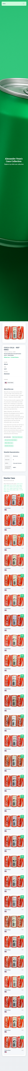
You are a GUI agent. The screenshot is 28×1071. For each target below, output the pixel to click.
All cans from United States (11, 440)
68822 (20, 485)
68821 (17, 489)
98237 (17, 488)
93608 (14, 488)
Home (4, 3)
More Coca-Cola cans (17, 437)
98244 (11, 489)
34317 (8, 488)
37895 (20, 486)
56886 (5, 485)
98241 (5, 488)
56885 (5, 491)
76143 (8, 486)
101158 (21, 489)
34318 (14, 485)
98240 (5, 489)
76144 (18, 483)
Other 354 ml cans (9, 442)
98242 (14, 489)
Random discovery (9, 445)
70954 (17, 485)
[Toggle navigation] (23, 3)
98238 (17, 486)
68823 (5, 486)
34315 (14, 486)
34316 (11, 485)
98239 (11, 486)
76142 (21, 483)
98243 (8, 491)
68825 (8, 485)
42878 (8, 489)
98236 (20, 488)
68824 (11, 488)
